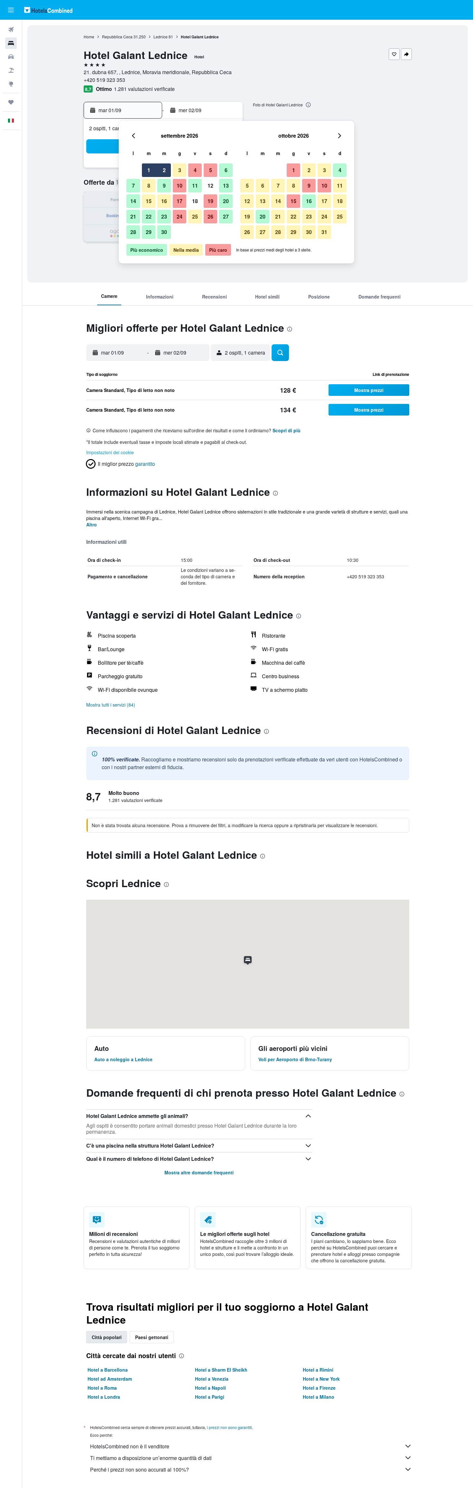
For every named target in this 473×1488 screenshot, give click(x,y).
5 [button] (210, 170)
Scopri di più (287, 430)
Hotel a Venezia (211, 1378)
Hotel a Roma (102, 1388)
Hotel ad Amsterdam (110, 1378)
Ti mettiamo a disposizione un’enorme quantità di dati (151, 1458)
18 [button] (195, 201)
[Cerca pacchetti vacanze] (11, 70)
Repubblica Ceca (117, 36)
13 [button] (226, 185)
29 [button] (149, 232)
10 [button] (179, 185)
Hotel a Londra (104, 1397)
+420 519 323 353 (104, 79)
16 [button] (164, 201)
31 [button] (324, 232)
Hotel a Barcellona (108, 1369)
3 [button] (179, 170)
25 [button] (195, 216)
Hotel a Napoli (210, 1388)
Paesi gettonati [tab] (151, 1337)
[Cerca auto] (11, 56)
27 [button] (226, 216)
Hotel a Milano (318, 1397)
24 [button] (179, 216)
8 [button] (148, 185)
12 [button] (210, 185)
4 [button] (195, 170)
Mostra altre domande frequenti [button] (199, 1172)
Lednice (160, 36)
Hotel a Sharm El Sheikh (221, 1369)
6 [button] (226, 170)
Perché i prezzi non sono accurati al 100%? (139, 1469)
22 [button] (149, 216)
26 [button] (210, 216)
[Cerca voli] (11, 29)
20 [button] (226, 201)
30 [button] (164, 232)
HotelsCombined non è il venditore (129, 1446)
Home (89, 36)
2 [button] (164, 170)
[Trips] (11, 102)
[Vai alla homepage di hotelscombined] (48, 10)
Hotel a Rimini (318, 1369)
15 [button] (149, 201)
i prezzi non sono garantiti (229, 1427)
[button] (11, 10)
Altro (91, 524)
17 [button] (179, 201)
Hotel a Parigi (209, 1397)
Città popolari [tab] (107, 1337)
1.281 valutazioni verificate (144, 89)
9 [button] (164, 185)
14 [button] (133, 201)
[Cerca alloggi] (11, 43)
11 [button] (195, 185)
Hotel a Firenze (319, 1388)
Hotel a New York (321, 1378)
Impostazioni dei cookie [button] (110, 452)
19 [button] (210, 201)
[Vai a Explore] (11, 83)
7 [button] (133, 185)
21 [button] (133, 216)
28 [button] (133, 232)
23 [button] (164, 216)
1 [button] (148, 170)
